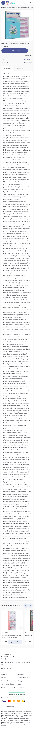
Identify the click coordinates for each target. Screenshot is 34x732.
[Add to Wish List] (30, 50)
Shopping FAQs (23, 680)
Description (7, 68)
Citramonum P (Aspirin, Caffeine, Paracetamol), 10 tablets (12, 636)
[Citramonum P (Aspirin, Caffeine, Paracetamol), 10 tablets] (12, 620)
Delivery (4, 674)
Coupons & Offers (7, 687)
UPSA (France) (27, 59)
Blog (19, 684)
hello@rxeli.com (6, 659)
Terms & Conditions (7, 684)
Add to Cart (16, 51)
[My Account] (22, 3)
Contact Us (21, 687)
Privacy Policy (6, 680)
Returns (4, 677)
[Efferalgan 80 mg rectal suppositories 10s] (17, 25)
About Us (21, 674)
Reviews (20, 68)
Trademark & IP (23, 677)
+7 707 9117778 (7, 656)
